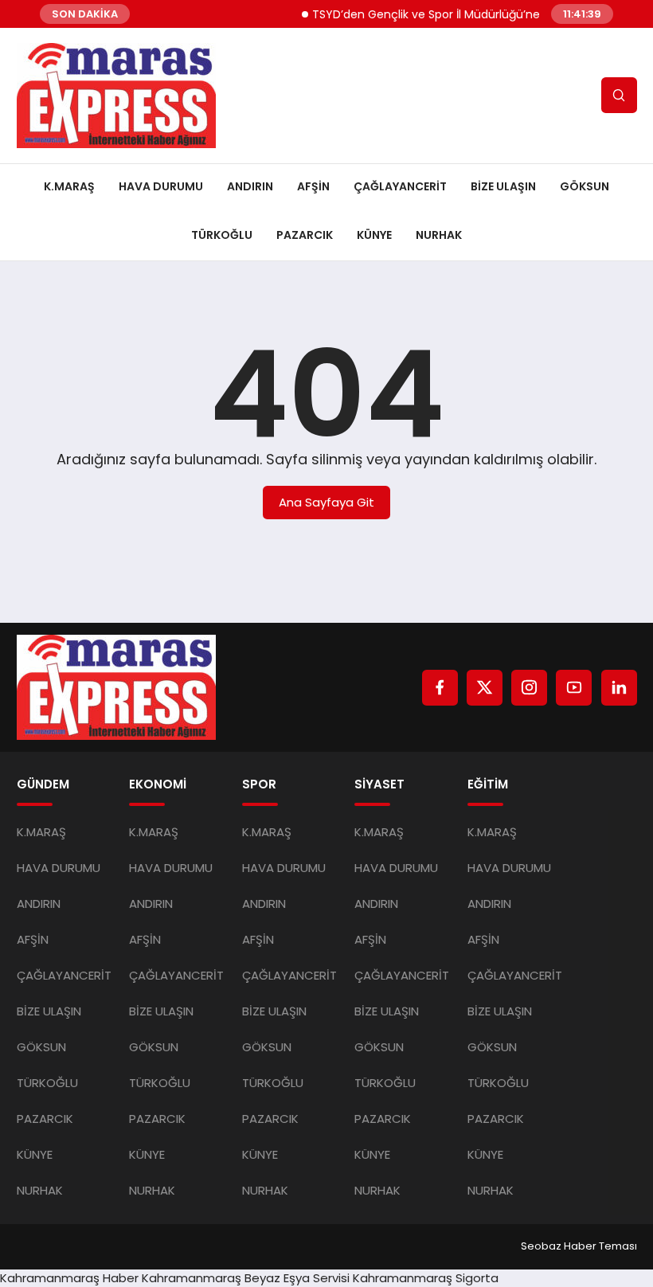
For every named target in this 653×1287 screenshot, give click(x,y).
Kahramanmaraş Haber (69, 1277)
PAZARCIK (304, 235)
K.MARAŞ (69, 186)
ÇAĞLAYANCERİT (400, 186)
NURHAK (439, 235)
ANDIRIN (250, 186)
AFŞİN (313, 186)
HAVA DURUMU (161, 186)
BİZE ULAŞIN (503, 186)
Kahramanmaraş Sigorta (426, 1277)
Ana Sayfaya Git (326, 502)
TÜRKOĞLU (221, 235)
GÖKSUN (584, 186)
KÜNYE (374, 235)
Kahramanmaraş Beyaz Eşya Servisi (246, 1277)
